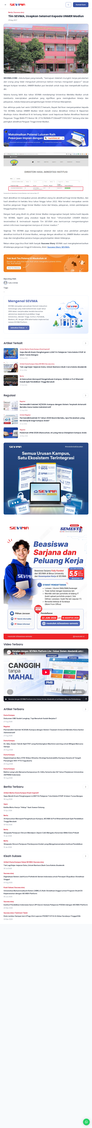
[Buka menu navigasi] (5, 5)
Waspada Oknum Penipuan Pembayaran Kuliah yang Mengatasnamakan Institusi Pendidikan (43, 844)
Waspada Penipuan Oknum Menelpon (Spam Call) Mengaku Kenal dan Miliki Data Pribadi (41, 833)
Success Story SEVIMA (58, 247)
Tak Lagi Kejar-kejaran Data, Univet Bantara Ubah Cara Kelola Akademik (34, 865)
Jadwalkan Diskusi (17, 328)
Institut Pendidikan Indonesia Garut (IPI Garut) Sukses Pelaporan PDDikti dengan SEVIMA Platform (46, 905)
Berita (10, 12)
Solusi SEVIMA (40, 364)
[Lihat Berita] (11, 353)
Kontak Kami (81, 5)
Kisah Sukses (8, 887)
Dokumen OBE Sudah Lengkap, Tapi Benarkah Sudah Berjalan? (30, 718)
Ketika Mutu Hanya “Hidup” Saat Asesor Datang (24, 807)
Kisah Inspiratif (45, 349)
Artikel (22, 349)
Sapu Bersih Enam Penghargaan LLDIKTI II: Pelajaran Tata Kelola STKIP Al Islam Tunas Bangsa (43, 796)
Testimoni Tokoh (21, 913)
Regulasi (22, 401)
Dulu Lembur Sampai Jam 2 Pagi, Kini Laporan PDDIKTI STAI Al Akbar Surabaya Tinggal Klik (42, 916)
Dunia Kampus (34, 349)
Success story (19, 12)
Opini (6, 804)
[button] (86, 1122)
